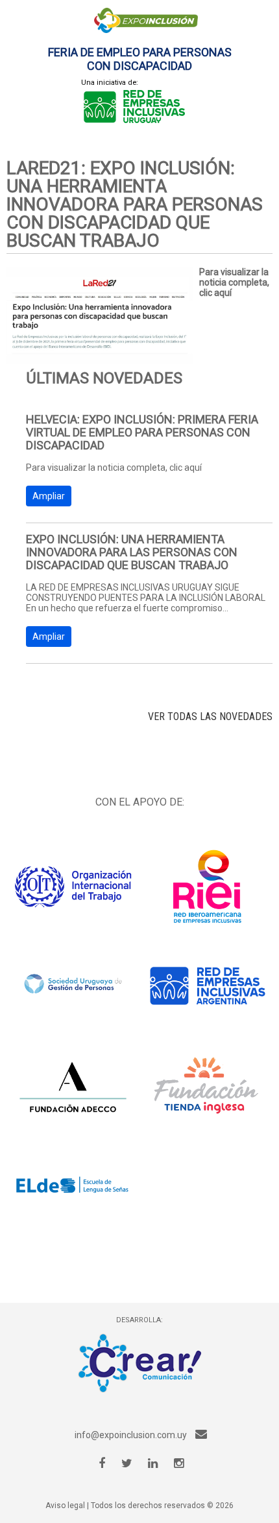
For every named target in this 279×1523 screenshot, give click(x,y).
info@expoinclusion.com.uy (132, 1435)
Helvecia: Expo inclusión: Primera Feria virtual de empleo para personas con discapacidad (142, 432)
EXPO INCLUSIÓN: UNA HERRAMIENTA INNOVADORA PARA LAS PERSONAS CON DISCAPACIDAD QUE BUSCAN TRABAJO (131, 552)
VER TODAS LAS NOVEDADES (210, 716)
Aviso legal (65, 1505)
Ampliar (48, 496)
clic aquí (215, 293)
